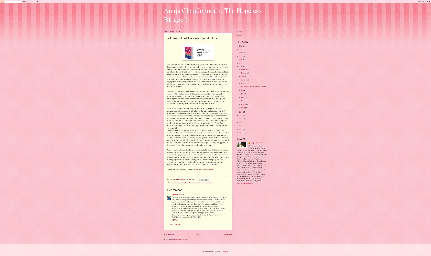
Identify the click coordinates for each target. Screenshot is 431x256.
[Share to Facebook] (206, 180)
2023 (241, 56)
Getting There (184, 183)
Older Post (227, 234)
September (244, 80)
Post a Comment (175, 224)
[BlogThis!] (202, 180)
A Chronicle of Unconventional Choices (253, 86)
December (244, 69)
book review (175, 183)
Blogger (225, 252)
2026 (241, 46)
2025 (241, 49)
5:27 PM (174, 220)
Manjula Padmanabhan (206, 183)
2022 (241, 60)
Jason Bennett (176, 194)
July (242, 83)
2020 (241, 67)
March (243, 101)
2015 (241, 126)
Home (198, 234)
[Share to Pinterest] (208, 180)
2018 (241, 115)
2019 (241, 112)
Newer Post (169, 234)
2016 (241, 122)
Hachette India (193, 183)
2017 (241, 119)
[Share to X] (204, 180)
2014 (241, 129)
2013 (241, 133)
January (243, 108)
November (244, 73)
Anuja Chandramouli (257, 143)
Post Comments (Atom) (179, 239)
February (244, 104)
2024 (241, 53)
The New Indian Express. (204, 169)
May (242, 94)
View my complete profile (245, 183)
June (242, 90)
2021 (241, 63)
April (243, 97)
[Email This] (200, 180)
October (244, 76)
